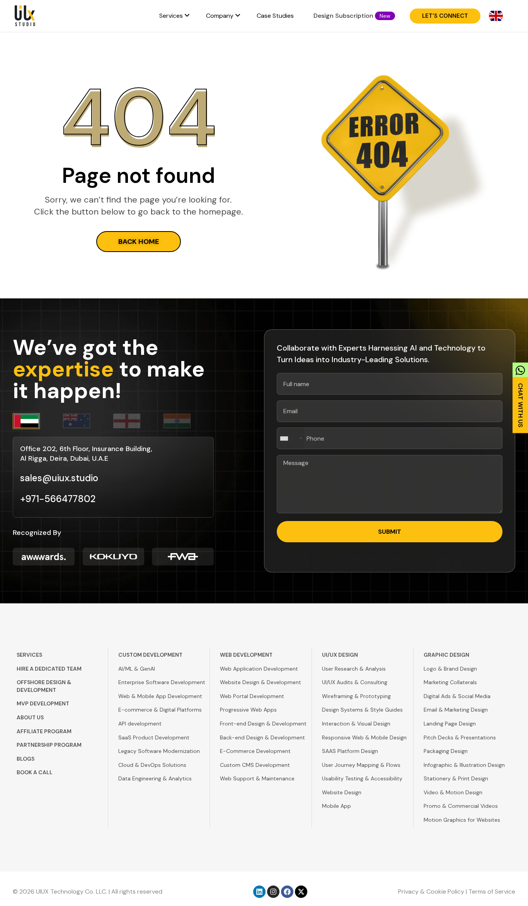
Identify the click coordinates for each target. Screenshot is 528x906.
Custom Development (150, 654)
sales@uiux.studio (59, 478)
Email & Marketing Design (456, 709)
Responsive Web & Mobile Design (364, 737)
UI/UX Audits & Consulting (354, 682)
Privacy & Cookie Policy (431, 891)
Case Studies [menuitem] (275, 16)
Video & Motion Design (453, 792)
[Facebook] (287, 892)
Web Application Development (259, 668)
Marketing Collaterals (450, 682)
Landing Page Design (450, 723)
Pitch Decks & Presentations (460, 737)
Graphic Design (446, 654)
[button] (385, 16)
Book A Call (35, 772)
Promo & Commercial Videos (461, 805)
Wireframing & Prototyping (356, 696)
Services (29, 654)
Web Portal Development (252, 696)
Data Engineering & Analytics (155, 778)
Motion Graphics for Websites (462, 819)
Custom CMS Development (255, 764)
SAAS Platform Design (350, 751)
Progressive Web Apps (248, 709)
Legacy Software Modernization (159, 751)
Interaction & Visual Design (356, 723)
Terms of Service (491, 891)
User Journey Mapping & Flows (361, 764)
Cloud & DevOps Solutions (152, 764)
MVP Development (43, 703)
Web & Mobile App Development (160, 696)
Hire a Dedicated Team (49, 668)
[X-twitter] (301, 892)
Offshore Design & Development (44, 686)
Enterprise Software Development (161, 682)
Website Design (341, 792)
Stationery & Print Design (456, 778)
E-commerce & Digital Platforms (160, 709)
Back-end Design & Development (262, 737)
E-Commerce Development (255, 751)
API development (140, 723)
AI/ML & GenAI (136, 668)
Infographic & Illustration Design (464, 764)
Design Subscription (343, 16)
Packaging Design (446, 751)
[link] (520, 395)
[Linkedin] (259, 892)
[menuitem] (174, 15)
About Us (30, 717)
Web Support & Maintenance (257, 778)
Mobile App (336, 805)
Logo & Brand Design (450, 668)
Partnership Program (49, 744)
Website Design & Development (260, 682)
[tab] (38, 421)
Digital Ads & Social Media (457, 696)
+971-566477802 (57, 499)
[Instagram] (273, 892)
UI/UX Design (340, 654)
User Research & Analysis (354, 668)
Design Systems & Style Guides (362, 709)
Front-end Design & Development (263, 723)
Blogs (25, 758)
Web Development (246, 654)
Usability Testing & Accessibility (362, 778)
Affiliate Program (44, 731)
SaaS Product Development (153, 737)
